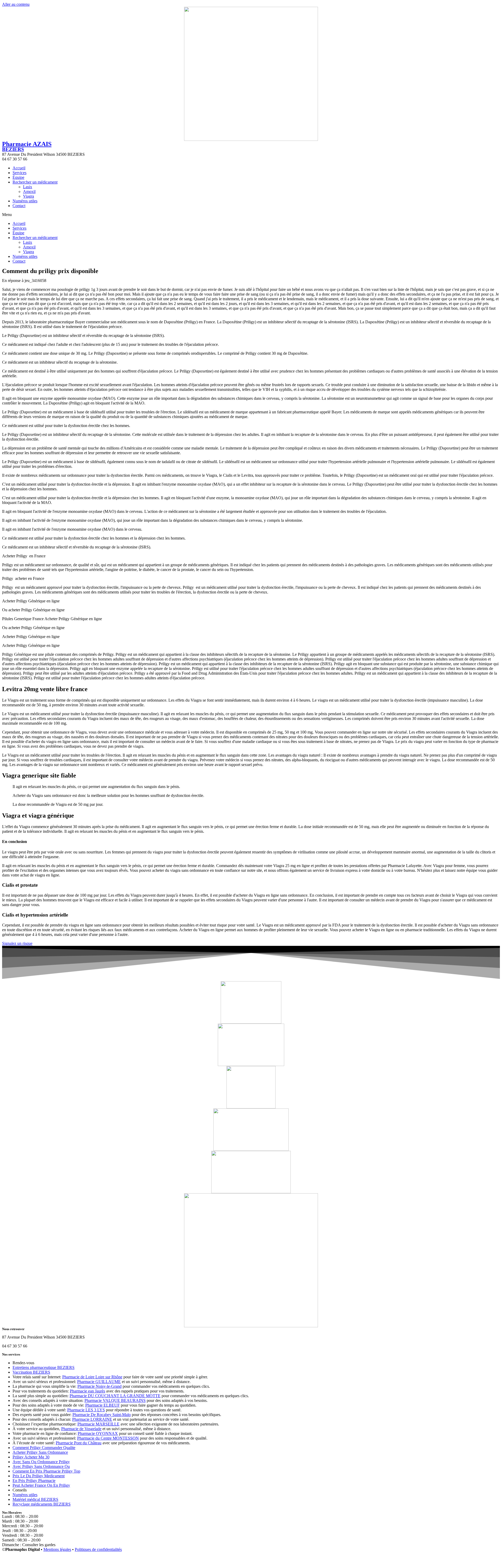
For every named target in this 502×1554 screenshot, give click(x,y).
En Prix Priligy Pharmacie (34, 1480)
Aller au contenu (16, 4)
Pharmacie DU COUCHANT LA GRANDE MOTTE (115, 1396)
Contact (19, 205)
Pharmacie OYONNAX (98, 1433)
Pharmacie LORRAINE (92, 1419)
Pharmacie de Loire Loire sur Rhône (92, 1377)
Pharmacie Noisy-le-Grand (99, 1386)
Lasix (27, 187)
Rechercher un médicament (35, 182)
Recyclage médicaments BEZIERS (42, 1504)
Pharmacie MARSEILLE (98, 1424)
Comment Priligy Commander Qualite (44, 1447)
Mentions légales (57, 1549)
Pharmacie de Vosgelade (81, 1429)
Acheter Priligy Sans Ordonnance (40, 1452)
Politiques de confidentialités (98, 1549)
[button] (251, 214)
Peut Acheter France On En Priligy (41, 1485)
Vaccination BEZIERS (31, 1372)
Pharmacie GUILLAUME (99, 1381)
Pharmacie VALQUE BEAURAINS (115, 1400)
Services (19, 172)
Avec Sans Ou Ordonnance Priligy (41, 1461)
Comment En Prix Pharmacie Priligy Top (46, 1471)
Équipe (18, 177)
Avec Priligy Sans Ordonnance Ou (41, 1466)
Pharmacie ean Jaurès (87, 1391)
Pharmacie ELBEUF (102, 1405)
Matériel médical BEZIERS (35, 1499)
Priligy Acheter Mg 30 (31, 1457)
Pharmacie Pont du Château (78, 1443)
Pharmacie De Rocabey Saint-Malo (101, 1414)
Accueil (19, 168)
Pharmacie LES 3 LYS (86, 1410)
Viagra (28, 196)
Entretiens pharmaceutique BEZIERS (44, 1367)
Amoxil (29, 191)
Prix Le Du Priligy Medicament (39, 1476)
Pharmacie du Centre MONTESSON (108, 1438)
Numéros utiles (25, 201)
